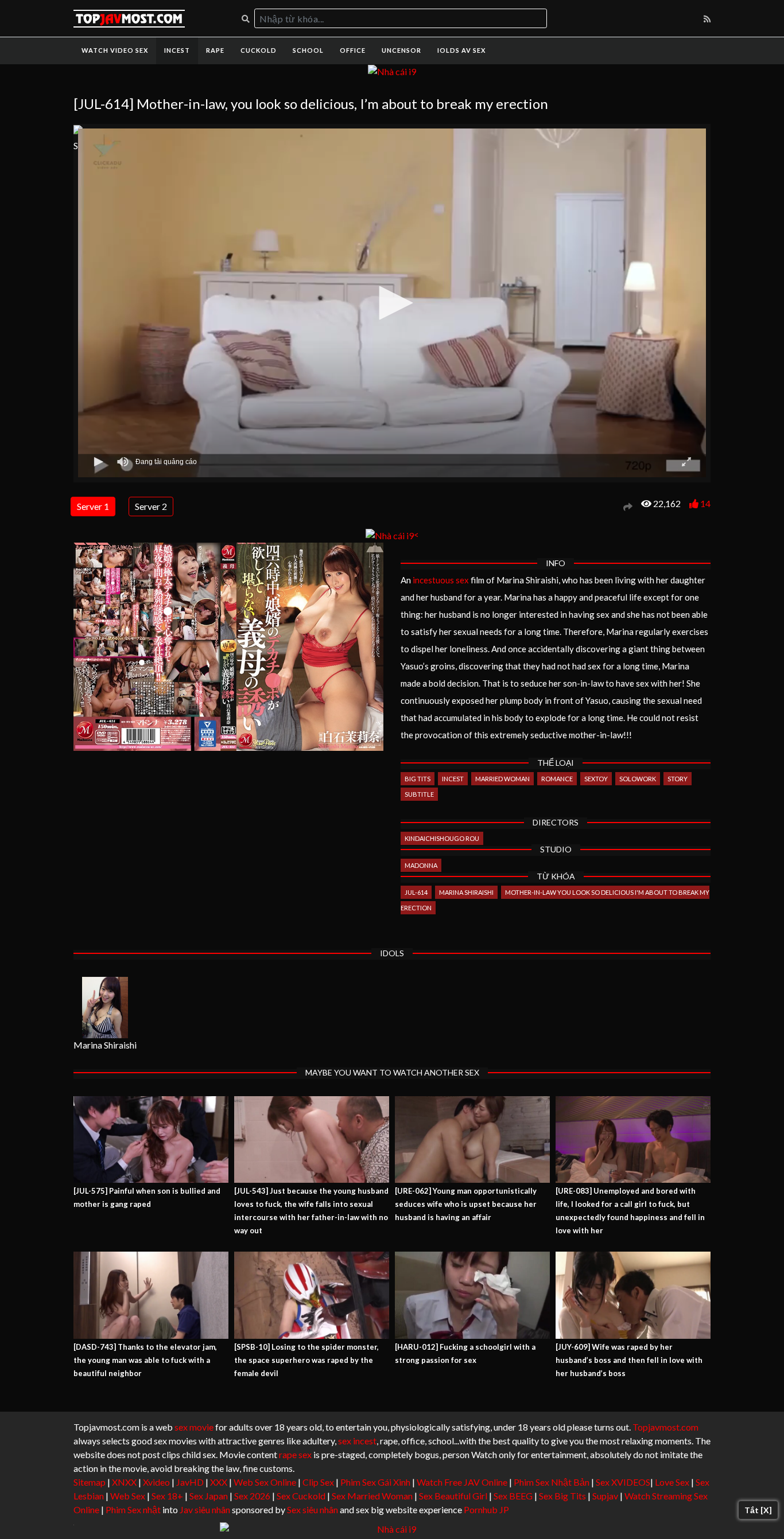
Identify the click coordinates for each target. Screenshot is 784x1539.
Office (353, 50)
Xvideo (156, 1481)
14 (705, 503)
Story (677, 778)
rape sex (295, 1454)
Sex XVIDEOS (623, 1481)
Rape (215, 50)
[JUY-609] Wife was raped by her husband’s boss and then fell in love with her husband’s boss (629, 1360)
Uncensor (401, 50)
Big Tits (417, 778)
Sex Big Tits (562, 1495)
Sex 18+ (167, 1495)
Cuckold (258, 50)
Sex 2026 (252, 1495)
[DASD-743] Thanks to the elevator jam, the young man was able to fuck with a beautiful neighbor (145, 1360)
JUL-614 (416, 892)
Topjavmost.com (665, 1426)
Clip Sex (318, 1481)
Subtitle (419, 794)
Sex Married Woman (372, 1495)
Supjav (605, 1495)
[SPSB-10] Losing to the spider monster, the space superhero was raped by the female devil (306, 1360)
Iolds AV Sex (461, 50)
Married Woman (502, 778)
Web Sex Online (265, 1481)
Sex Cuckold (301, 1495)
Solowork (637, 778)
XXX (218, 1481)
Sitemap (89, 1481)
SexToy (596, 778)
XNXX (124, 1481)
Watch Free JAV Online (462, 1481)
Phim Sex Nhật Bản (551, 1481)
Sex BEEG (513, 1495)
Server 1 (93, 506)
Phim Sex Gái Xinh (375, 1481)
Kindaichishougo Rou (442, 838)
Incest (177, 50)
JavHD (190, 1481)
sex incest (357, 1440)
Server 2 (151, 506)
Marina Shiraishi (466, 892)
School (308, 50)
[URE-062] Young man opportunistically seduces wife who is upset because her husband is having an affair (466, 1204)
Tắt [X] (758, 1510)
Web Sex (127, 1495)
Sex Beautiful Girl (453, 1495)
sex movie (194, 1426)
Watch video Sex (114, 50)
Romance (557, 778)
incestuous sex (441, 580)
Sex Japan (208, 1495)
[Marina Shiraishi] (105, 1007)
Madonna (421, 865)
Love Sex (672, 1481)
